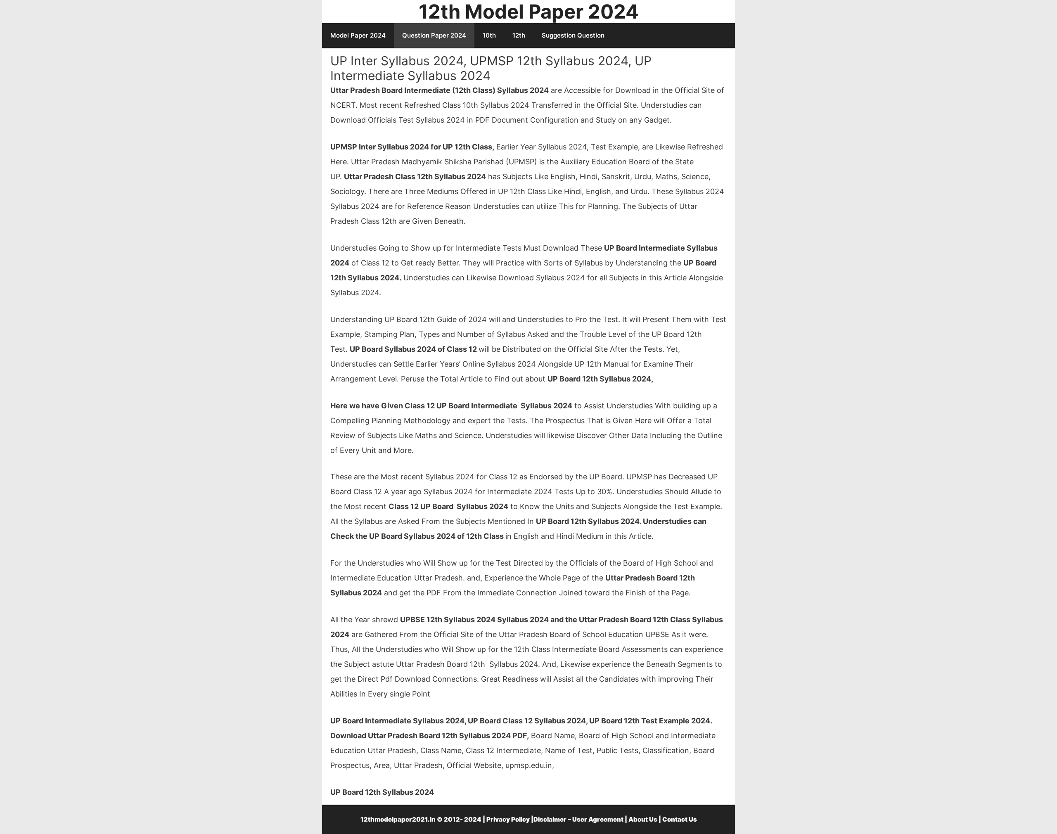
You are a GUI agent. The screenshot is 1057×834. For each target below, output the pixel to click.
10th (489, 35)
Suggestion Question (573, 35)
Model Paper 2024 (358, 35)
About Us (642, 819)
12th (518, 35)
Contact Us (679, 819)
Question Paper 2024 (434, 35)
